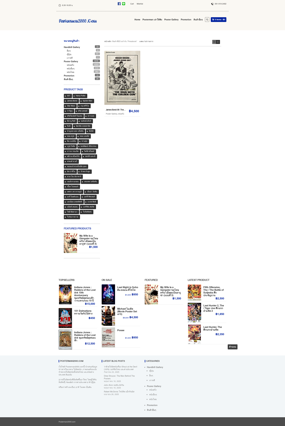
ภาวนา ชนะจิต (73, 151)
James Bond (72, 101)
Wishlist (140, 3)
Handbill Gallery (72, 47)
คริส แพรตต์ (82, 111)
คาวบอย (91, 116)
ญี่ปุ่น (69, 54)
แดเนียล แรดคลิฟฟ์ (74, 202)
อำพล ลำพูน (85, 171)
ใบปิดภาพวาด (72, 217)
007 (68, 96)
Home (137, 19)
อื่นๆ (69, 50)
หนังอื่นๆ (71, 68)
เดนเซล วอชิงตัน (90, 182)
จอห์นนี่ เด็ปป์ (86, 121)
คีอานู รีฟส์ (71, 121)
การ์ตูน (69, 111)
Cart (132, 3)
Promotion (186, 19)
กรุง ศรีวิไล (85, 106)
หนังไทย (70, 72)
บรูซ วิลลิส (71, 146)
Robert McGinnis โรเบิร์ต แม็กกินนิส (119, 391)
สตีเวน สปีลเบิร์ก (73, 156)
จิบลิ (68, 126)
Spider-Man (87, 101)
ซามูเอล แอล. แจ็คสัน (75, 131)
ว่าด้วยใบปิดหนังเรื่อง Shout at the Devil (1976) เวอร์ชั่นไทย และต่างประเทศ (120, 368)
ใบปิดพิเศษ (87, 212)
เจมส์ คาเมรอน (73, 182)
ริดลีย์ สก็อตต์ (89, 151)
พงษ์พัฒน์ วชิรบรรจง (88, 146)
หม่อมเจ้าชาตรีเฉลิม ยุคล (76, 166)
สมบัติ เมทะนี (90, 156)
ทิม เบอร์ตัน (71, 141)
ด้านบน (232, 347)
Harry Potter (81, 96)
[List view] (218, 42)
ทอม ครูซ (70, 136)
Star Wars (71, 106)
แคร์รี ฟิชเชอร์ (89, 197)
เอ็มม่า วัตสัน (92, 192)
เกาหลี (70, 57)
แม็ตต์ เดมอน (72, 207)
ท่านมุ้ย (84, 141)
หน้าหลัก (107, 41)
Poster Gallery (171, 19)
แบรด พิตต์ (92, 202)
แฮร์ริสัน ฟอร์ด (88, 207)
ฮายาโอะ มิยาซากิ (74, 177)
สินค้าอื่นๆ (198, 19)
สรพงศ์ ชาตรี (72, 161)
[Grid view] (214, 42)
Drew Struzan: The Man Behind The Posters (119, 377)
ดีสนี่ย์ (91, 131)
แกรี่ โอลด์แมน (72, 197)
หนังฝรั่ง (121, 113)
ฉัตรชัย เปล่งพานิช (83, 126)
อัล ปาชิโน (71, 171)
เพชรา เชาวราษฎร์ (74, 192)
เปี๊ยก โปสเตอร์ (72, 187)
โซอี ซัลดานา (72, 212)
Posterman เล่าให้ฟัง (152, 19)
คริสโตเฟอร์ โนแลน (74, 116)
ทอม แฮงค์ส (84, 136)
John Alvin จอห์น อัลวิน (114, 385)
